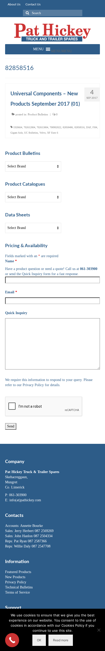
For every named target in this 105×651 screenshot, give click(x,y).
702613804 (42, 127)
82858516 (79, 127)
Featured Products (18, 572)
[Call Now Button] (12, 640)
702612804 (29, 127)
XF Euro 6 (52, 132)
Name (11, 261)
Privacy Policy (15, 582)
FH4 (95, 127)
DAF (88, 127)
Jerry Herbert (25, 531)
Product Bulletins (38, 114)
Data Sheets (17, 215)
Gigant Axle (16, 132)
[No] (98, 630)
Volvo (43, 132)
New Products (15, 577)
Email (11, 292)
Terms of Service (17, 592)
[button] (61, 51)
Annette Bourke (31, 526)
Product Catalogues (25, 184)
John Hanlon (24, 536)
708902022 (55, 127)
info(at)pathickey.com (25, 500)
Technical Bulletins (19, 587)
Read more (60, 640)
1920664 (17, 127)
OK (39, 640)
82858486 (68, 127)
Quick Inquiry (16, 313)
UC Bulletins (31, 132)
